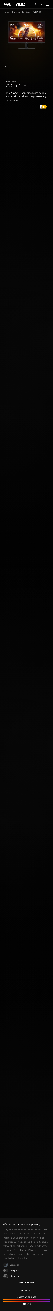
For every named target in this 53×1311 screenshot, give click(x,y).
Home (6, 12)
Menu (41, 4)
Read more (26, 1282)
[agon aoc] (14, 4)
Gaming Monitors (21, 12)
